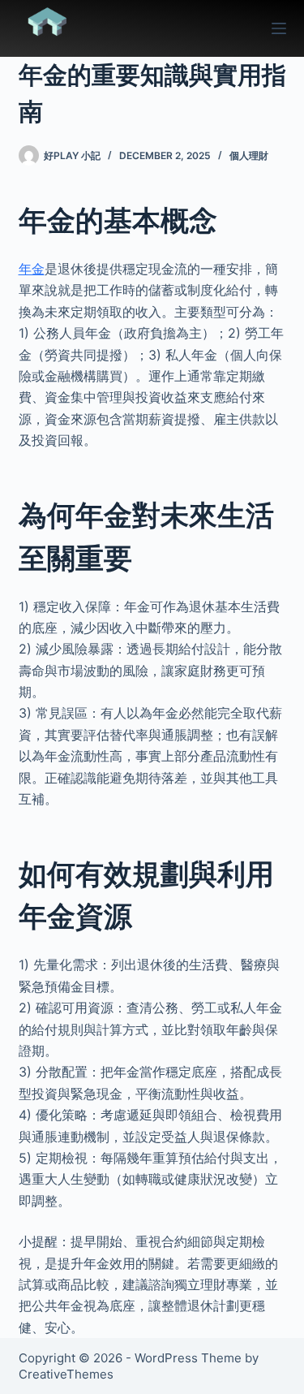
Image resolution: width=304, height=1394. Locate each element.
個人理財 (248, 155)
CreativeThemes (66, 1374)
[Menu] (279, 28)
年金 (32, 269)
